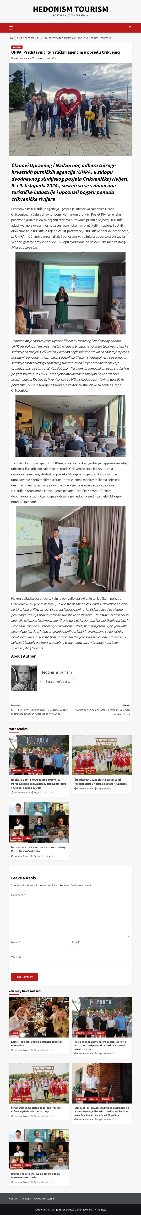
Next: (102, 710)
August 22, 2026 (41, 856)
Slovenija (106, 1098)
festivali (37, 770)
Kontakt (13, 1198)
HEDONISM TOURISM (70, 9)
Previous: (39, 710)
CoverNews (82, 1209)
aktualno (17, 47)
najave (91, 770)
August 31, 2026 (41, 792)
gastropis (94, 1098)
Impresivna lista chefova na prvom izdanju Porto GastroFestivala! (39, 849)
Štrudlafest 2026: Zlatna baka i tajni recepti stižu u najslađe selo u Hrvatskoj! (100, 782)
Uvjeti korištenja (44, 1198)
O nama (26, 1198)
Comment (18, 894)
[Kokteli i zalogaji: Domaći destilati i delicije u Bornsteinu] (39, 1017)
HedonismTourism (22, 58)
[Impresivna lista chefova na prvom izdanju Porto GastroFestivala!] (39, 822)
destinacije (81, 1098)
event (27, 770)
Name (15, 942)
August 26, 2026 (104, 1119)
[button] (12, 27)
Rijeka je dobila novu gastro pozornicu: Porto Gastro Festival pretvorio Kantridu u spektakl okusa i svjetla (38, 784)
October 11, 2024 (43, 58)
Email (76, 942)
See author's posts (58, 681)
